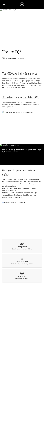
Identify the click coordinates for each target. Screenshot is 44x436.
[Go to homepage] (22, 4)
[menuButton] (4, 4)
